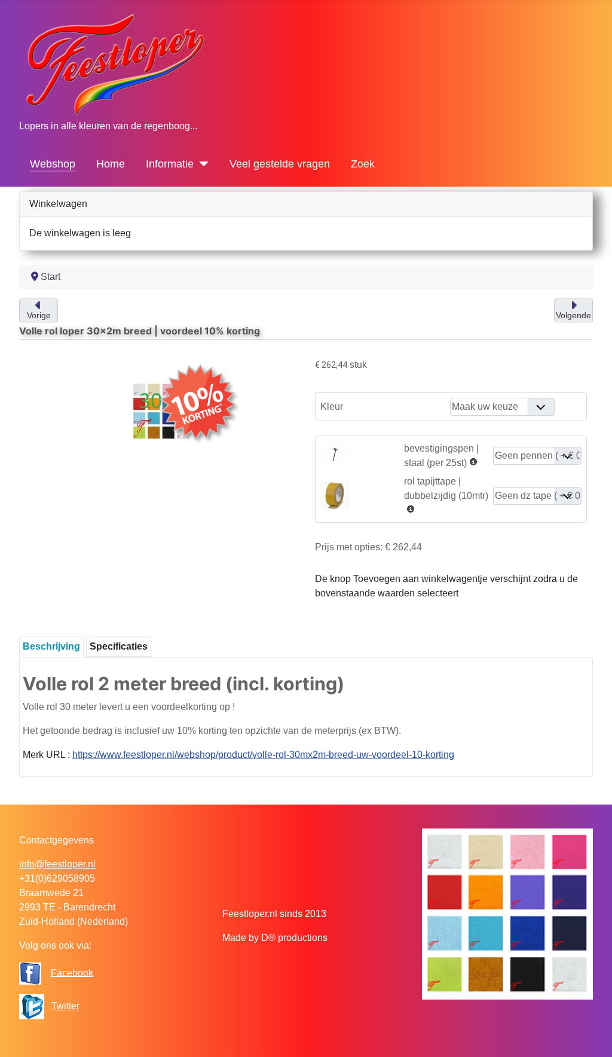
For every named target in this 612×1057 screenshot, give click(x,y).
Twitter (65, 1006)
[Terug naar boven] (591, 1034)
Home (110, 164)
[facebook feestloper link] (30, 972)
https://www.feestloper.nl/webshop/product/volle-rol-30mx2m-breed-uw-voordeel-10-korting (263, 755)
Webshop (52, 164)
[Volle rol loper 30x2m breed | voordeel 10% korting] (161, 411)
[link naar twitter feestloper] (31, 1006)
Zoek (363, 164)
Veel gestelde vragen (280, 164)
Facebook (72, 972)
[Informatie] (201, 164)
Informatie (170, 164)
